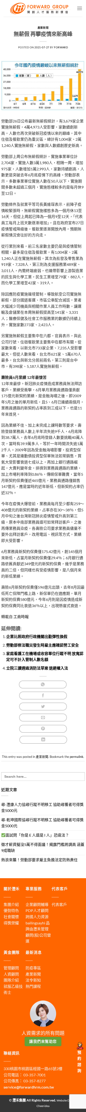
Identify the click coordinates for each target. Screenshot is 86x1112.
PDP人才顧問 (37, 910)
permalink (76, 757)
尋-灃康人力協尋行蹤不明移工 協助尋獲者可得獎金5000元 (42, 807)
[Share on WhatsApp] (43, 684)
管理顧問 (11, 968)
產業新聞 (43, 27)
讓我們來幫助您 (43, 1041)
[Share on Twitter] (43, 706)
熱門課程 (33, 986)
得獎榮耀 (11, 923)
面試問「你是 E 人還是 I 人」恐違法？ (37, 835)
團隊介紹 (11, 980)
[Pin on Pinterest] (43, 729)
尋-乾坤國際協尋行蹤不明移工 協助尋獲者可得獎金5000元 (42, 822)
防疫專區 (33, 968)
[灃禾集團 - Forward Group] (40, 8)
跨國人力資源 (37, 916)
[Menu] (79, 8)
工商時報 (21, 616)
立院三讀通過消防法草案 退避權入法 (37, 668)
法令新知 (33, 980)
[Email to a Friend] (43, 717)
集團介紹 (11, 904)
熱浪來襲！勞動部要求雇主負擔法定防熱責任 (39, 859)
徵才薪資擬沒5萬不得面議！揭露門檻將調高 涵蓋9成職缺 (42, 847)
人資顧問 (11, 974)
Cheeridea (43, 1106)
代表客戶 (59, 904)
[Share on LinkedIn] (43, 740)
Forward (61, 47)
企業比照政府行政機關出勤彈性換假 (36, 636)
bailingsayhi (35, 923)
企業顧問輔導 (37, 904)
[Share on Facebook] (43, 695)
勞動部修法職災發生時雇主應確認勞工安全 (42, 645)
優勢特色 (11, 910)
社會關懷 (11, 916)
